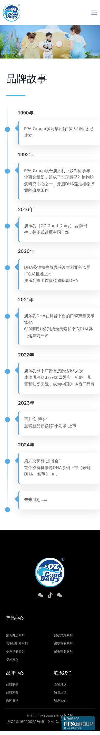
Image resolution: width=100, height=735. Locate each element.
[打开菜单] (94, 12)
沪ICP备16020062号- (24, 721)
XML (52, 721)
